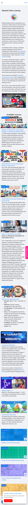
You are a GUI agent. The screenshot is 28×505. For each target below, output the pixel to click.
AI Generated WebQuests (8, 345)
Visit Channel (8, 500)
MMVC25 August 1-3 (7, 390)
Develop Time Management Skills (10, 299)
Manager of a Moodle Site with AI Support (13, 130)
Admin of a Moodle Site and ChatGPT (11, 234)
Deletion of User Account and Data (11, 442)
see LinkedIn (21, 51)
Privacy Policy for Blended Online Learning (13, 460)
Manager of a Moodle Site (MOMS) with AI (13, 131)
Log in (25, 2)
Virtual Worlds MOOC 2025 (9, 414)
